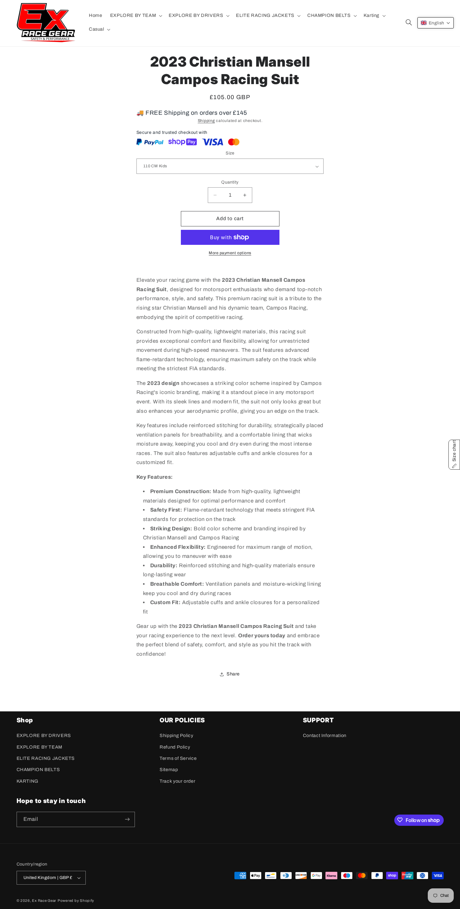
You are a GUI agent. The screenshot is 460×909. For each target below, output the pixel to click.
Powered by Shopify (76, 900)
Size (230, 153)
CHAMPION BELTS (38, 769)
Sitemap (169, 769)
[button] (135, 16)
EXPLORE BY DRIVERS (44, 735)
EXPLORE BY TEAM (39, 747)
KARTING (27, 781)
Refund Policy (175, 747)
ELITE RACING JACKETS (46, 758)
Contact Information (324, 735)
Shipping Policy (176, 735)
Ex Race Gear (44, 900)
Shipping (206, 121)
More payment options (230, 253)
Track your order (177, 781)
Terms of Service (178, 758)
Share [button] (233, 673)
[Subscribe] (127, 819)
